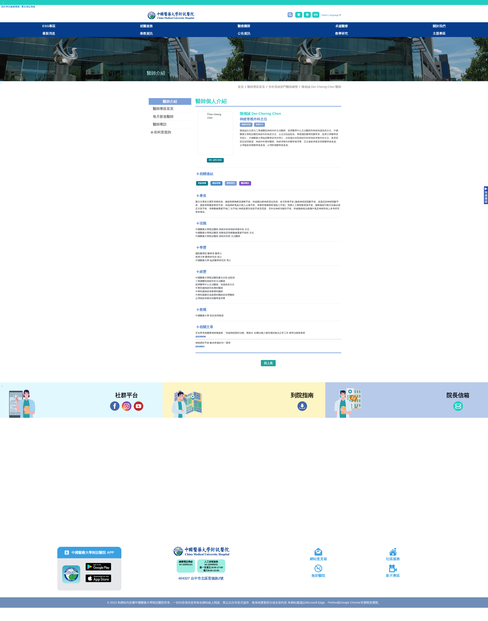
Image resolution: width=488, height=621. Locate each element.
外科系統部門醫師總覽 (283, 86)
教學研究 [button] (341, 33)
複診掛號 (216, 183)
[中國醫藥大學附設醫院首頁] (170, 15)
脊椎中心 (259, 124)
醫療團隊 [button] (244, 26)
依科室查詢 (162, 132)
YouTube (138, 406)
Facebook (115, 406)
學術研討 (231, 183)
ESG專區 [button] (48, 26)
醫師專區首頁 (163, 109)
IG (126, 406)
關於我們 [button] (439, 26)
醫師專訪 (160, 124)
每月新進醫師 (163, 116)
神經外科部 (246, 124)
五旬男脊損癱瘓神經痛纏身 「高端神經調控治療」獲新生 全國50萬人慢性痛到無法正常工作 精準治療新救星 (250, 333)
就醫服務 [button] (146, 26)
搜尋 (290, 14)
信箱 (458, 406)
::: (3, 2)
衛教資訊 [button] (146, 33)
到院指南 (302, 406)
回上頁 (268, 363)
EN (316, 14)
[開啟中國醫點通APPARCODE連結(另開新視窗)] (71, 574)
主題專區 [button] (439, 33)
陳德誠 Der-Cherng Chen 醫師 (321, 86)
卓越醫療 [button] (341, 26)
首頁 (241, 86)
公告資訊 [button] (244, 33)
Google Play (98, 568)
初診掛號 (202, 183)
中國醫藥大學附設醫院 (201, 551)
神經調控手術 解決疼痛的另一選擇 (212, 343)
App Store (98, 580)
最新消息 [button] (48, 33)
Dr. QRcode (215, 160)
